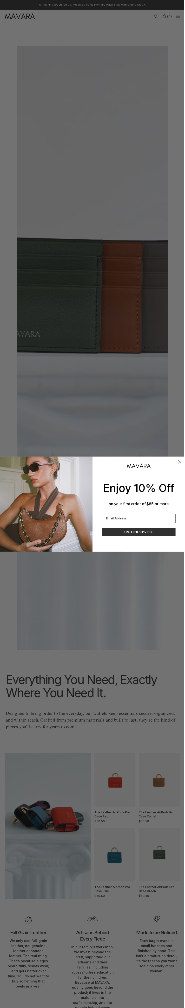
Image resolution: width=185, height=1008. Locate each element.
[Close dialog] (177, 461)
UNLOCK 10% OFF (136, 532)
